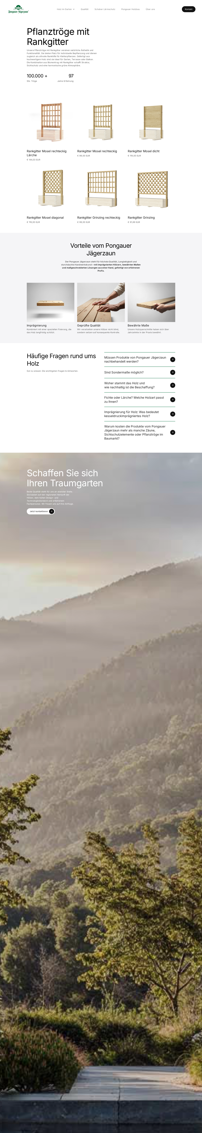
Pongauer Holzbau (130, 9)
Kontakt (188, 9)
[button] (66, 9)
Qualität (84, 9)
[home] (18, 9)
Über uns (150, 9)
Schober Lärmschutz (105, 9)
